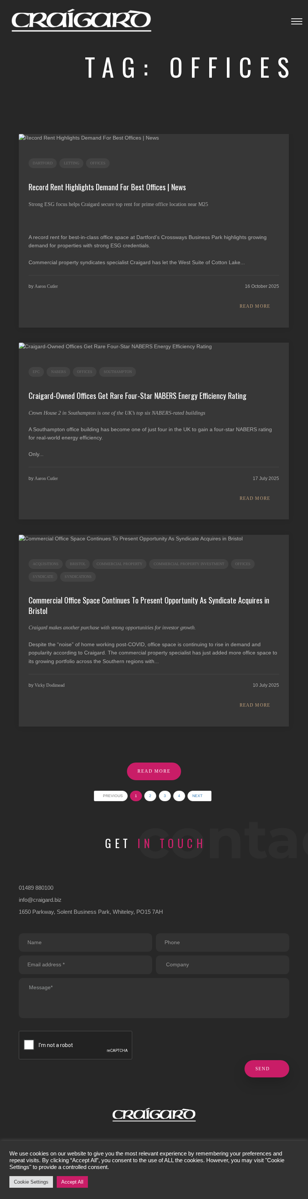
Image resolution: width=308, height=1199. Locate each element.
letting (71, 163)
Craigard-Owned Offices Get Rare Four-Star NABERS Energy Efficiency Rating (137, 395)
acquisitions (46, 564)
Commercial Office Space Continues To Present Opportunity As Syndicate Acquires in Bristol (149, 605)
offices (98, 163)
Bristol (78, 564)
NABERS (58, 372)
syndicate (43, 577)
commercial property (119, 564)
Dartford (43, 163)
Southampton (118, 372)
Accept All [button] (72, 1182)
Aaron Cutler (46, 286)
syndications (78, 577)
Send (263, 1068)
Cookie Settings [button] (31, 1182)
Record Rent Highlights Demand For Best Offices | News (107, 187)
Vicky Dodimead (50, 685)
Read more (255, 306)
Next (198, 796)
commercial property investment (189, 564)
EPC (36, 372)
